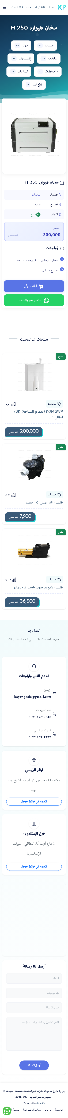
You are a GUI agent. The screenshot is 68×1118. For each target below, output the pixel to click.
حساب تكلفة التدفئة (21, 7)
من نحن (47, 1110)
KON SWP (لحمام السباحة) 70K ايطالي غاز (38, 414)
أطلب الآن (30, 286)
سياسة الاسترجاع (11, 1110)
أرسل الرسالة (34, 1065)
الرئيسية (59, 1110)
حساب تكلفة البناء (44, 7)
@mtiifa (40, 1103)
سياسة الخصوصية (32, 1110)
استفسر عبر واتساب (30, 300)
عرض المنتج (30, 375)
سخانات (36, 195)
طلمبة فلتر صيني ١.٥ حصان (44, 502)
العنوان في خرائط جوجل (34, 801)
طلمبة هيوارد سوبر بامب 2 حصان (38, 587)
